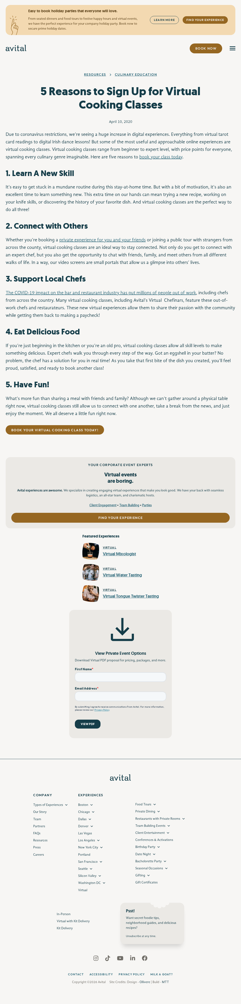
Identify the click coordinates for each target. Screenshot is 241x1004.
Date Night (143, 854)
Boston (83, 805)
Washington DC (89, 883)
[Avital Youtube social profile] (120, 959)
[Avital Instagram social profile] (96, 959)
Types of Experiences (48, 805)
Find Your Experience (205, 20)
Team (37, 819)
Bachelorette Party (148, 861)
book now (206, 48)
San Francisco (88, 861)
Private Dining (145, 811)
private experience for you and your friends (102, 240)
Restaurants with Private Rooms (157, 818)
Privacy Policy (132, 974)
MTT (165, 982)
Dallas (82, 819)
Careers (38, 854)
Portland (84, 854)
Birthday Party (145, 847)
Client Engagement (102, 505)
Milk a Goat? (161, 974)
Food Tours (143, 804)
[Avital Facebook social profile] (145, 959)
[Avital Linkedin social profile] (133, 959)
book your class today (160, 157)
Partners (39, 826)
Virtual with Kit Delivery (73, 921)
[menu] (232, 48)
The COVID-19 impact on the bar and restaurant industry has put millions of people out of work (101, 293)
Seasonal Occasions (149, 868)
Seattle (83, 869)
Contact (76, 974)
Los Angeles (86, 840)
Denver (83, 826)
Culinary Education (136, 74)
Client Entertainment (150, 833)
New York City (88, 847)
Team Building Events (150, 826)
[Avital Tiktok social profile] (108, 959)
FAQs (36, 833)
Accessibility (101, 974)
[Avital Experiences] (16, 48)
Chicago (84, 812)
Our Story (40, 812)
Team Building (129, 505)
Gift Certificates (146, 882)
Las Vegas (85, 833)
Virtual (82, 890)
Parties (147, 505)
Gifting (140, 875)
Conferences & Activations (154, 840)
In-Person (64, 914)
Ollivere (145, 982)
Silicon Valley (87, 876)
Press (37, 847)
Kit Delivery (65, 928)
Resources (95, 74)
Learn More (164, 20)
